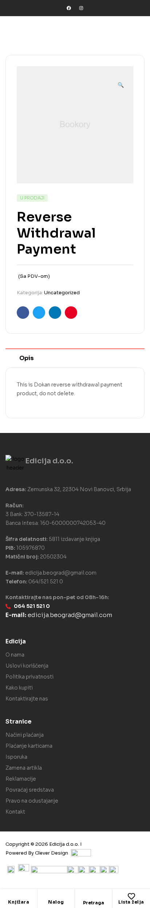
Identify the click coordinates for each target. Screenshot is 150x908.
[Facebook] (68, 8)
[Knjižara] (18, 896)
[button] (120, 82)
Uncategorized (62, 292)
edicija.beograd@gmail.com (60, 572)
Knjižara (18, 902)
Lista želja (131, 902)
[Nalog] (56, 896)
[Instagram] (81, 8)
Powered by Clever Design (36, 853)
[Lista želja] (131, 896)
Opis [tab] (26, 358)
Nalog (56, 902)
